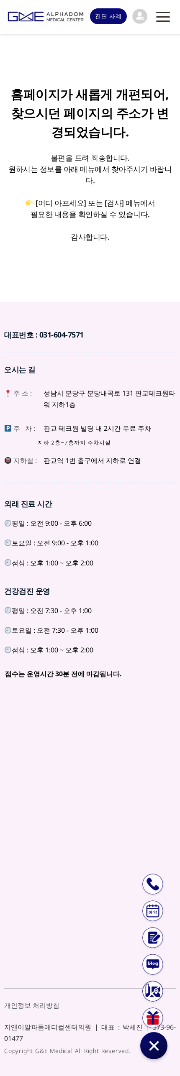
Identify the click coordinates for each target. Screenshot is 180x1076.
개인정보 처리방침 (31, 1005)
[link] (140, 16)
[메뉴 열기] (163, 16)
